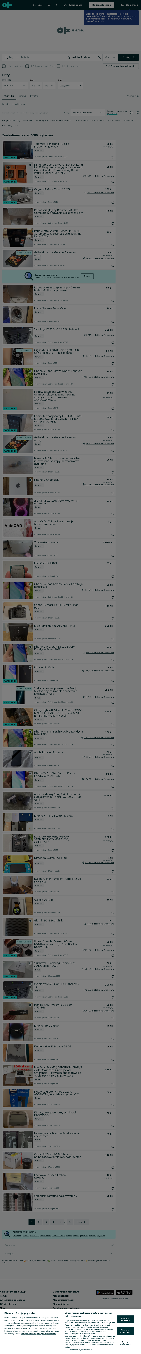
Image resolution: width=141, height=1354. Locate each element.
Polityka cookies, (28, 1333)
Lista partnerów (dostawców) (78, 1350)
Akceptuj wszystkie (125, 1319)
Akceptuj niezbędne (125, 1331)
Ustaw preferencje (125, 1343)
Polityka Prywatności (46, 1333)
